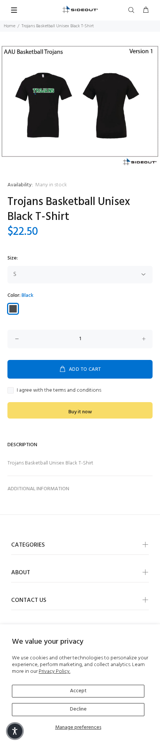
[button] (15, 731)
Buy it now (80, 412)
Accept (78, 691)
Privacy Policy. (54, 671)
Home (9, 26)
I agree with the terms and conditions (59, 390)
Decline (78, 709)
